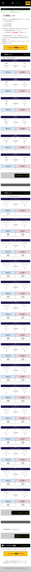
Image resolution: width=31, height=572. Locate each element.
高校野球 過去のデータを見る (22, 536)
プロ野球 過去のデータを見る (22, 175)
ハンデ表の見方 (14, 32)
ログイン (28, 4)
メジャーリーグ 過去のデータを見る (20, 512)
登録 (28, 2)
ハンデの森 (16, 568)
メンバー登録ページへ (15, 47)
